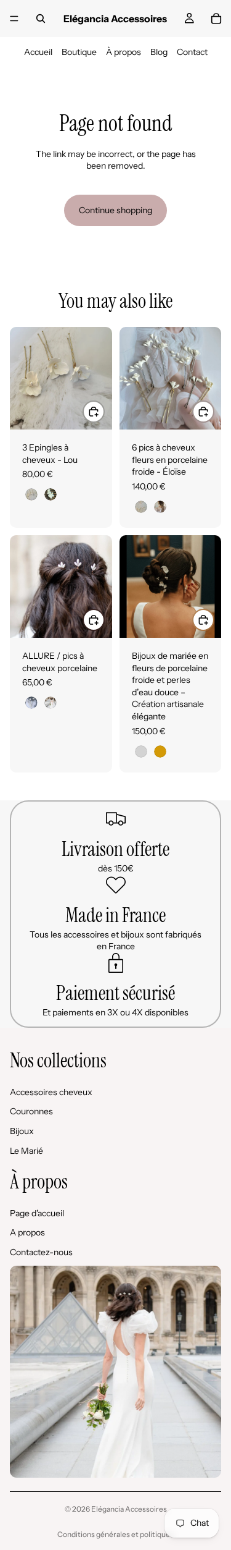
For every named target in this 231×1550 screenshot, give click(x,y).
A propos (27, 1232)
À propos (123, 51)
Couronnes (31, 1111)
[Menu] (14, 18)
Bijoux (22, 1131)
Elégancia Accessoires (129, 1509)
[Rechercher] (40, 18)
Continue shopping (115, 210)
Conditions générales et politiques (115, 1534)
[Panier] (216, 18)
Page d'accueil (37, 1212)
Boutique (79, 51)
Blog (159, 51)
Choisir (104, 411)
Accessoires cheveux (51, 1091)
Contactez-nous (41, 1252)
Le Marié (26, 1150)
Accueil (38, 51)
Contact (192, 51)
